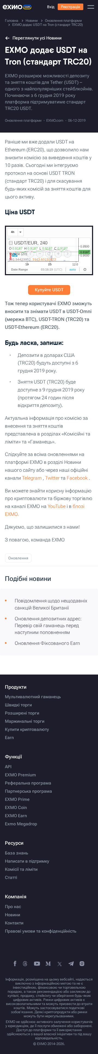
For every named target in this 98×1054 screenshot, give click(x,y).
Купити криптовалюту (27, 729)
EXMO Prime (17, 799)
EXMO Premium (20, 775)
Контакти (14, 923)
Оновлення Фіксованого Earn (47, 643)
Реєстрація (70, 7)
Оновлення (18, 558)
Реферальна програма (28, 783)
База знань (16, 853)
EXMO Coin (16, 807)
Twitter (52, 478)
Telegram (32, 478)
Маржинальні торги (24, 721)
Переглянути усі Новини (37, 38)
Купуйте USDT (49, 289)
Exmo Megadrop (21, 824)
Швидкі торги (18, 705)
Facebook (77, 478)
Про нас (13, 907)
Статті (11, 877)
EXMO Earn (16, 816)
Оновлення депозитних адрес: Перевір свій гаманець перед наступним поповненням (48, 625)
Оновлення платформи (23, 120)
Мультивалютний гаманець (33, 697)
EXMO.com (54, 120)
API (8, 767)
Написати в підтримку (27, 861)
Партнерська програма (28, 791)
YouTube (57, 506)
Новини (12, 915)
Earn (9, 738)
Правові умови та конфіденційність (40, 931)
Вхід (50, 7)
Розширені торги (22, 713)
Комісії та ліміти (21, 869)
